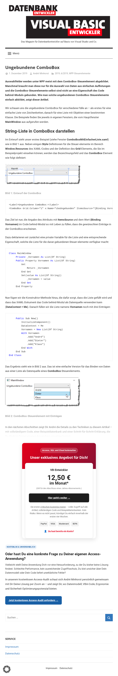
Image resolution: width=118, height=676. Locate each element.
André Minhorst (41, 73)
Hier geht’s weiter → (59, 497)
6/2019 (64, 73)
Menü (16, 53)
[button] (7, 669)
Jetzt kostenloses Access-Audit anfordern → (33, 600)
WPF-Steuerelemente (79, 73)
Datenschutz (12, 653)
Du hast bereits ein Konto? (61, 531)
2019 (57, 73)
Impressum (12, 646)
